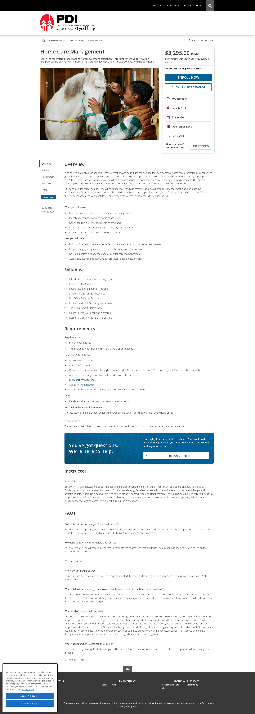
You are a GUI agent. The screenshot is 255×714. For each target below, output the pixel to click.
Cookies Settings (30, 703)
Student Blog (192, 684)
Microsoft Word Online (81, 380)
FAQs (44, 189)
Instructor (47, 183)
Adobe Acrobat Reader (81, 384)
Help (163, 688)
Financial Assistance (170, 684)
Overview (46, 163)
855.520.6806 (47, 211)
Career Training (109, 684)
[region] (30, 687)
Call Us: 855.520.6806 (201, 40)
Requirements (49, 176)
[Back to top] (127, 680)
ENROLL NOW (188, 77)
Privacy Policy (132, 706)
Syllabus (46, 170)
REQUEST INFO (200, 146)
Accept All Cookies (30, 695)
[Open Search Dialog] (210, 5)
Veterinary (73, 40)
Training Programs (56, 40)
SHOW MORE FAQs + (75, 660)
